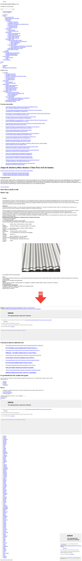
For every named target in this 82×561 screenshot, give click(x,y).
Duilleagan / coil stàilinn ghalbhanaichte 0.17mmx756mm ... (21, 352)
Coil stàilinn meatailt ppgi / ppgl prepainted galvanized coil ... (18, 161)
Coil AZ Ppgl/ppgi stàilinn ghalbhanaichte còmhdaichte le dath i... (19, 134)
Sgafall (7, 50)
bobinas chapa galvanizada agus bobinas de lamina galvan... (18, 147)
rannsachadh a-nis (4, 379)
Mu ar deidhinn (6, 56)
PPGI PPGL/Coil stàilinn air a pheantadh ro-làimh (18, 24)
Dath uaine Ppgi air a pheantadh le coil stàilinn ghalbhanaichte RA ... (19, 157)
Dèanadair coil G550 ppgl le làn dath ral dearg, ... (16, 164)
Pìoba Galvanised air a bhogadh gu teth (19, 41)
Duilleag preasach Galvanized (14, 35)
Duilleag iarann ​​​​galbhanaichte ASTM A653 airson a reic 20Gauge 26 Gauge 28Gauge (23, 308)
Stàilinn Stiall (8, 28)
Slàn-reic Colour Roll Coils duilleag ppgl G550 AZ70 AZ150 (18, 141)
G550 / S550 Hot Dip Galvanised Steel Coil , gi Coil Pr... (17, 121)
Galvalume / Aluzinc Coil (13, 23)
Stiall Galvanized (11, 29)
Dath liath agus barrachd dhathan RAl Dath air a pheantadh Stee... (19, 154)
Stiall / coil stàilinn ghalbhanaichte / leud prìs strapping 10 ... (18, 108)
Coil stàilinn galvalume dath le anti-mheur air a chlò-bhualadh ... (19, 118)
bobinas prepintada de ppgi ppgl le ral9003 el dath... (16, 144)
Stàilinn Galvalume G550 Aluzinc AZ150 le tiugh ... (16, 124)
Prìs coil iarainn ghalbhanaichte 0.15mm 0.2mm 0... (19, 362)
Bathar (4, 15)
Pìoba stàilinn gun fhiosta (13, 49)
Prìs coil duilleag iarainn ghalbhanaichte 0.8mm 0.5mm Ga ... (22, 348)
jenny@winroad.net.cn (7, 392)
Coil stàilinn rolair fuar (12, 26)
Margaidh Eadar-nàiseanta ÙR (12, 54)
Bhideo (7, 58)
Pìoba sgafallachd (14, 43)
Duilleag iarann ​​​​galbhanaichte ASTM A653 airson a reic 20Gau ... (19, 127)
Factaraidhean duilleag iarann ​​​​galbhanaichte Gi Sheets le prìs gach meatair (19, 307)
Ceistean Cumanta (9, 57)
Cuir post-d (3, 398)
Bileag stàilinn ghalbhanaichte (14, 33)
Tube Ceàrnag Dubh (12, 44)
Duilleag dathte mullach (13, 34)
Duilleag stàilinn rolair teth (13, 37)
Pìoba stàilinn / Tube (10, 39)
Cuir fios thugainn (6, 59)
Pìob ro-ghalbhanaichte (15, 42)
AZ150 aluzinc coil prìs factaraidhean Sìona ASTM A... (20, 357)
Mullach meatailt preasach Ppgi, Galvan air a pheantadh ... (21, 372)
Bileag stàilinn (8, 32)
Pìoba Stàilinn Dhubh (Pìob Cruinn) (15, 48)
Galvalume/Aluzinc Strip (13, 31)
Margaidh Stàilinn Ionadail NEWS (13, 52)
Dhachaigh (5, 14)
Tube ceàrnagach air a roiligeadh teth (18, 47)
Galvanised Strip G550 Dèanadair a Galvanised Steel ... (17, 111)
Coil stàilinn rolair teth (12, 27)
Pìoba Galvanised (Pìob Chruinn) (15, 40)
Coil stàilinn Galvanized (13, 21)
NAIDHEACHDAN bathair (11, 55)
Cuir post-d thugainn (5, 186)
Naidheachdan (6, 51)
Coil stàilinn (8, 20)
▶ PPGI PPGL (9, 19)
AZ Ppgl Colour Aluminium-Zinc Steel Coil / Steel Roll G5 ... (18, 137)
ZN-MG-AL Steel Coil (12, 25)
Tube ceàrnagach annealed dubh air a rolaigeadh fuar (21, 46)
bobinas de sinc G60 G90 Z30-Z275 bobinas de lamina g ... (18, 151)
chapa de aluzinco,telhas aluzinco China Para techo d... (17, 131)
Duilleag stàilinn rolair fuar (13, 36)
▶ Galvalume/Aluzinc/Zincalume (12, 18)
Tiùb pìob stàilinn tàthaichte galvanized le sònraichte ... (20, 367)
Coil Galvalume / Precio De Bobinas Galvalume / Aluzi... (17, 114)
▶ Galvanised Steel (9, 17)
